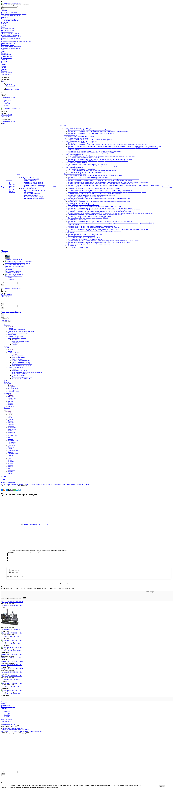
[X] (9, 490)
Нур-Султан (11, 445)
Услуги (10, 351)
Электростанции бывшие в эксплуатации (48, 484)
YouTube (7, 103)
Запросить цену (11, 578)
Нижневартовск (13, 440)
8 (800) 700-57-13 (6, 72)
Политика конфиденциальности (13, 728)
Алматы (10, 419)
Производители (5, 705)
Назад (11, 326)
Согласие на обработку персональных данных (15, 729)
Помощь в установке (18, 356)
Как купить (11, 386)
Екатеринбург (12, 427)
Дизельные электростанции (26, 484)
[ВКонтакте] (2, 490)
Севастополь (12, 457)
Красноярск (11, 434)
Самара (10, 452)
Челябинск (11, 471)
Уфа (9, 468)
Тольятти (11, 461)
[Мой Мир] (7, 490)
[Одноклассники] (4, 490)
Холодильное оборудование (20, 341)
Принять (162, 786)
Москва (10, 439)
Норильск (11, 444)
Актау (10, 416)
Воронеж (11, 426)
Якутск (10, 473)
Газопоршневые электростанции (71, 484)
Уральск (10, 465)
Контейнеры (85, 484)
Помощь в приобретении (19, 370)
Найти (3, 773)
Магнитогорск (12, 435)
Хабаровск (11, 470)
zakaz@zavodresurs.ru (8, 97)
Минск (10, 437)
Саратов (10, 455)
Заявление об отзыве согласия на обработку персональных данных (21, 731)
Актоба (10, 417)
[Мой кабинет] (1, 302)
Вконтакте (7, 100)
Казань (10, 430)
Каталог (10, 328)
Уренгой (10, 466)
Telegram (7, 102)
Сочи (9, 458)
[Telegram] (19, 490)
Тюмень (10, 463)
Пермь (10, 448)
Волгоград (11, 424)
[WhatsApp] (14, 490)
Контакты (4, 708)
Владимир (11, 422)
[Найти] (2, 9)
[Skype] (17, 490)
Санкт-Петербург (13, 453)
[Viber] (12, 490)
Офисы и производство (8, 707)
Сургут (10, 460)
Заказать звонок (6, 119)
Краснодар (11, 432)
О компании (4, 702)
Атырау (10, 421)
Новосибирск (12, 442)
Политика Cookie (52, 787)
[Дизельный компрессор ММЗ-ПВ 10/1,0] (38, 525)
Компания (11, 396)
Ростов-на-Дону (13, 450)
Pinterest (6, 105)
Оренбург (11, 447)
